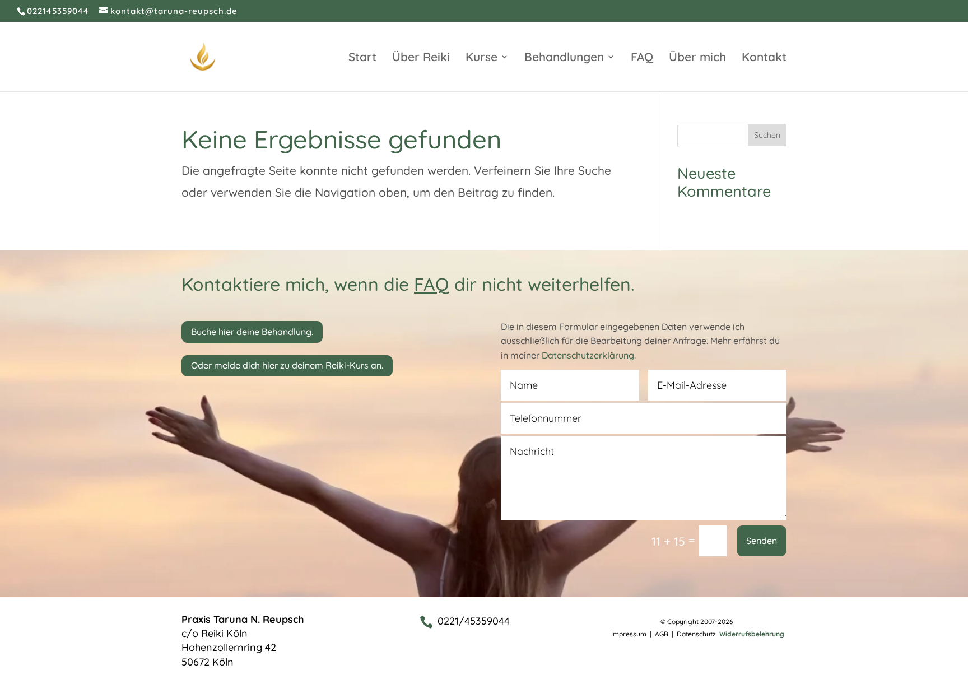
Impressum (628, 634)
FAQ (642, 58)
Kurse (481, 58)
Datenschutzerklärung (588, 355)
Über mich (697, 58)
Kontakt (764, 58)
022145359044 (58, 11)
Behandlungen (564, 58)
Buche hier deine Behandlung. (252, 331)
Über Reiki (421, 58)
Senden (761, 540)
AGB (661, 634)
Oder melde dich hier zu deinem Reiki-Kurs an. (287, 365)
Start (362, 58)
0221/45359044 (474, 621)
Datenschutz (697, 634)
